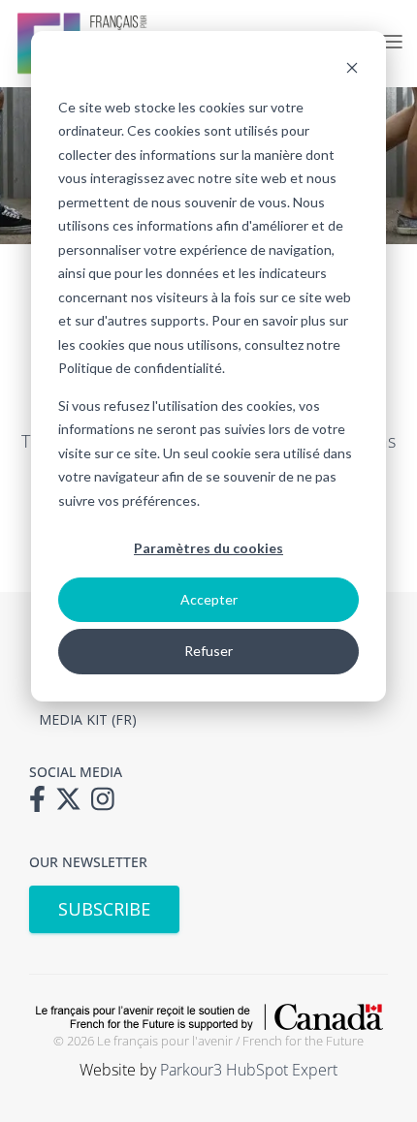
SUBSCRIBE (104, 908)
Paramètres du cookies (208, 548)
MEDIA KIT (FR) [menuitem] (88, 719)
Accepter (209, 599)
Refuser (208, 650)
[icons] (42, 805)
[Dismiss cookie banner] (352, 70)
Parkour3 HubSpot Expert (248, 1069)
